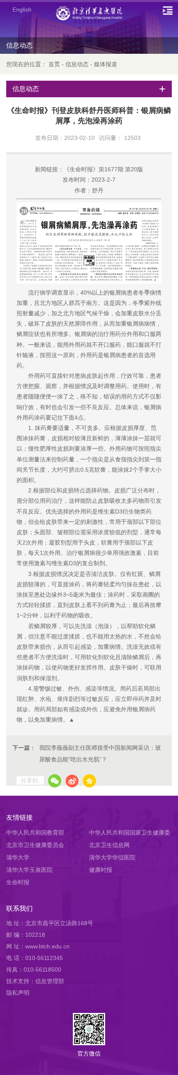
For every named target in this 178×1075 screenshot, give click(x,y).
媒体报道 (105, 64)
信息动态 (77, 64)
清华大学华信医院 (112, 857)
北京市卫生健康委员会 (35, 845)
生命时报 (17, 882)
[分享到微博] (72, 780)
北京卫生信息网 (109, 845)
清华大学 (17, 857)
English (21, 9)
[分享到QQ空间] (89, 780)
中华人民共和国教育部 (35, 832)
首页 (54, 64)
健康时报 (100, 869)
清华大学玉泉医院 (29, 869)
